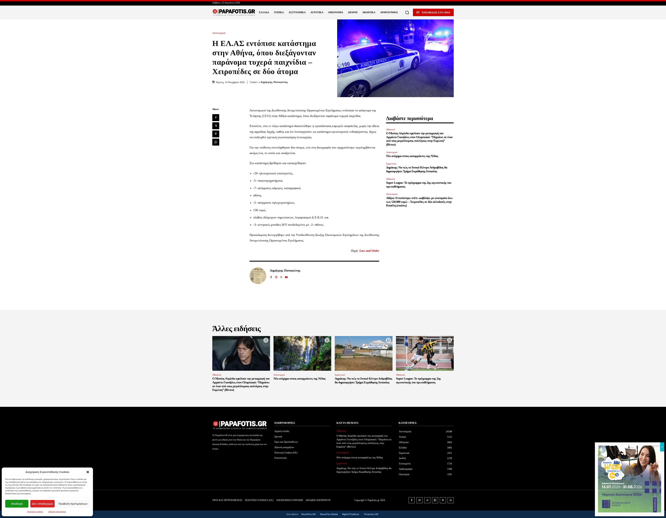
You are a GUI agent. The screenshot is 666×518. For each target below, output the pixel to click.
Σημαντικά (391, 163)
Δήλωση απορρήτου (57, 511)
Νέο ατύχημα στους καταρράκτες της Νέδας (412, 156)
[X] (215, 125)
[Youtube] (286, 276)
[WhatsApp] (215, 142)
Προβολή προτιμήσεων (73, 503)
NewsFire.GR (308, 514)
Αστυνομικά (218, 33)
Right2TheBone (350, 514)
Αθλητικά (390, 129)
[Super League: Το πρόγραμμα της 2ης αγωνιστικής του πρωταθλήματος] (425, 353)
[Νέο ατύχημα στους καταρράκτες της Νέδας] (302, 353)
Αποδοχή (17, 503)
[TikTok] (427, 500)
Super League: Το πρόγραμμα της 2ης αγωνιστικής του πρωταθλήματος (418, 380)
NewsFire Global (329, 514)
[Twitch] (435, 500)
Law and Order (369, 250)
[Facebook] (215, 117)
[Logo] (234, 12)
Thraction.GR (371, 514)
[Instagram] (276, 276)
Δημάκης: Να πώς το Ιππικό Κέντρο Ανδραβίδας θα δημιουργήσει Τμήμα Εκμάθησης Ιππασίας (416, 169)
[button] (87, 472)
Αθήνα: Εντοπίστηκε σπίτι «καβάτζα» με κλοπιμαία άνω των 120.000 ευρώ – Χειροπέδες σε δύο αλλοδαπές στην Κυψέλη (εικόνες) (419, 201)
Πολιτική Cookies (35, 511)
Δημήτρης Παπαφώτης (274, 82)
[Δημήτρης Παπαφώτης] (258, 276)
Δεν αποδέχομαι (42, 503)
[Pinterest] (215, 133)
